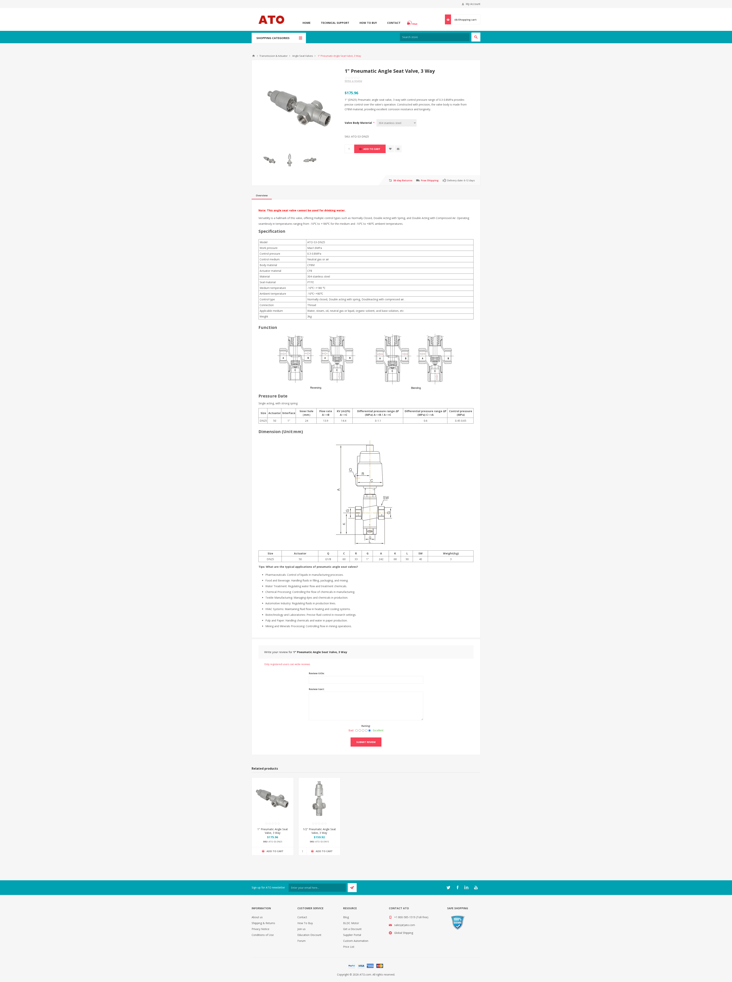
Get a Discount (352, 929)
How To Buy (368, 23)
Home (307, 23)
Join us (301, 929)
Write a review (353, 81)
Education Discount (309, 935)
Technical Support (335, 23)
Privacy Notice (260, 929)
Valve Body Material (359, 123)
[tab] (262, 195)
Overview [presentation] (262, 195)
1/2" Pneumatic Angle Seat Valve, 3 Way (319, 831)
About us (257, 917)
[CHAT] (412, 23)
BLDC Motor (351, 923)
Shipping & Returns (263, 923)
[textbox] (435, 37)
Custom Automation (355, 941)
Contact (394, 23)
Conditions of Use (263, 935)
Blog (346, 917)
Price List (348, 946)
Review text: (317, 689)
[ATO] (253, 56)
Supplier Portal (352, 935)
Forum (301, 941)
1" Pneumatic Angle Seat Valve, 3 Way (272, 831)
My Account (473, 4)
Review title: (317, 673)
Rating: (366, 726)
